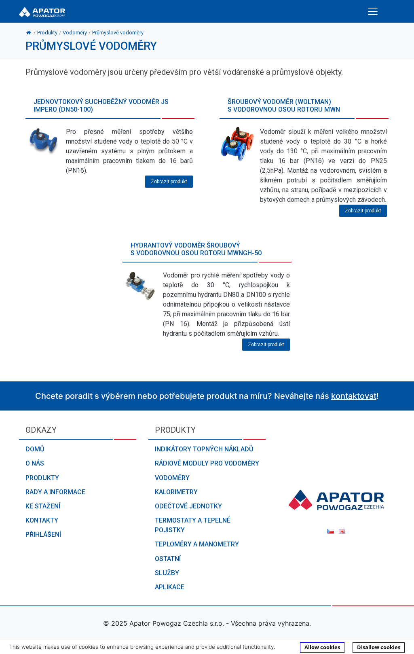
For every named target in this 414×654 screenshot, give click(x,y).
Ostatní (168, 559)
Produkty (42, 478)
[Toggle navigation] (372, 11)
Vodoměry (172, 478)
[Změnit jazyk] (331, 530)
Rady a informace (55, 492)
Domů (34, 449)
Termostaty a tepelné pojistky (192, 525)
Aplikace (169, 587)
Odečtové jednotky (188, 506)
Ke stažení (42, 506)
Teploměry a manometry (197, 544)
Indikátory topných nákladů (204, 449)
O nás (34, 463)
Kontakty (41, 520)
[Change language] (342, 530)
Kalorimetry (176, 492)
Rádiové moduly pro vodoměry (207, 463)
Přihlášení (43, 534)
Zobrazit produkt (169, 181)
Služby (167, 573)
